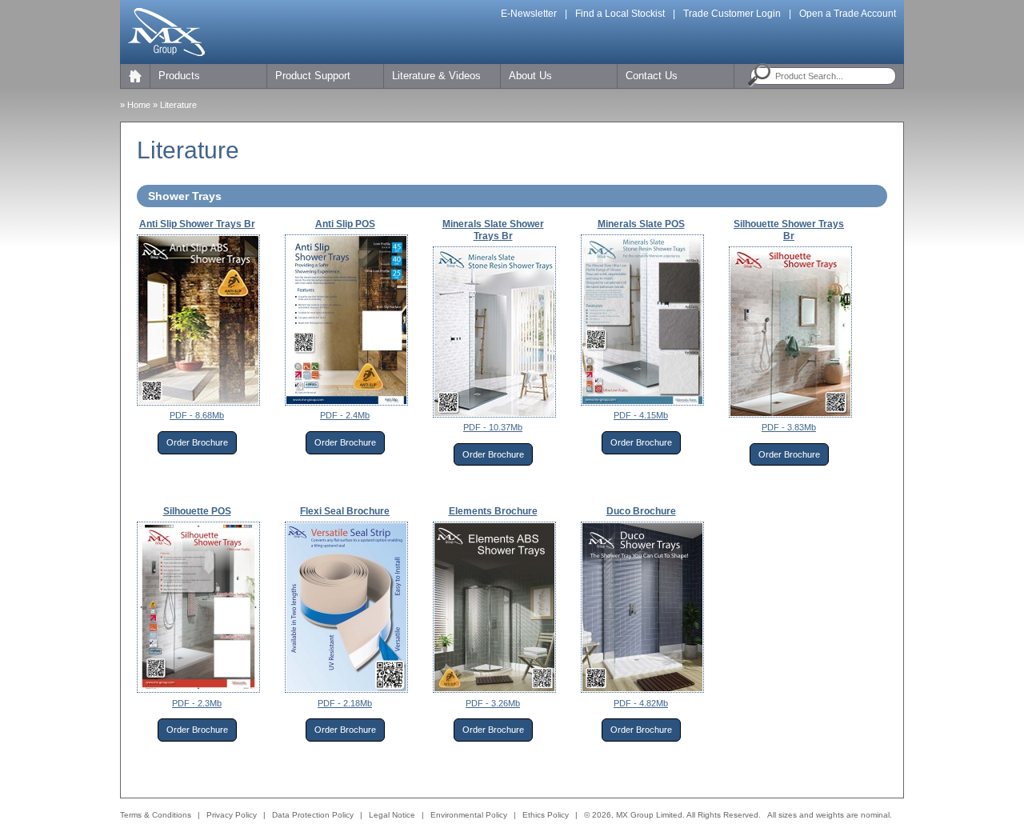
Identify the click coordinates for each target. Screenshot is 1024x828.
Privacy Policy (231, 814)
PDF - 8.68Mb (197, 415)
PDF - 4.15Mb (641, 415)
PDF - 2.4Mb (345, 415)
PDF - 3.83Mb (789, 427)
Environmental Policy (468, 814)
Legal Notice (392, 814)
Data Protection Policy (313, 814)
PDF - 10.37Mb (492, 427)
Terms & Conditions (155, 814)
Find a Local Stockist (620, 13)
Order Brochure (197, 442)
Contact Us (652, 76)
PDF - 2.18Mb (345, 703)
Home (138, 105)
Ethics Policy (545, 814)
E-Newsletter (529, 13)
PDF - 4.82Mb (641, 703)
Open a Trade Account (847, 13)
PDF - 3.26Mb (493, 703)
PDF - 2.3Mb (197, 703)
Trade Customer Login (732, 13)
